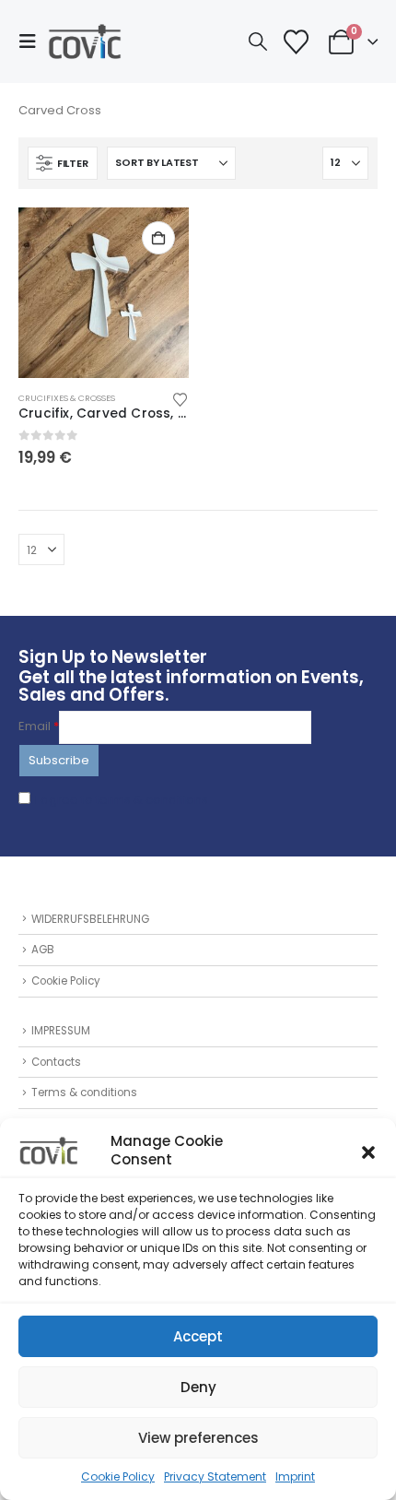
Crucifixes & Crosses (66, 398)
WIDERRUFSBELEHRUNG (90, 919)
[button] (368, 1150)
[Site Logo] (85, 41)
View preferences (198, 1437)
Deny (198, 1387)
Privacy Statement (215, 1476)
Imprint (295, 1476)
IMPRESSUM (60, 1030)
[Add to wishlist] (180, 398)
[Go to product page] (103, 292)
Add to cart (158, 237)
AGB (42, 949)
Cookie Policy (118, 1476)
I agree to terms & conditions (121, 800)
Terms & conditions (84, 1092)
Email (38, 726)
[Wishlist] (295, 42)
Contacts (56, 1062)
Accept (198, 1336)
